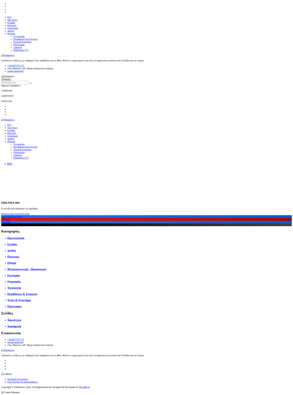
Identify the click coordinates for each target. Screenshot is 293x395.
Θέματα (11, 33)
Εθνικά (11, 263)
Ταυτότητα (14, 320)
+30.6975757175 (15, 65)
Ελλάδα (11, 22)
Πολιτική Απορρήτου (17, 379)
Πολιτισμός (19, 44)
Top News (12, 20)
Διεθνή (10, 31)
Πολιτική (11, 25)
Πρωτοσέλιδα (15, 238)
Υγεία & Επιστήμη (22, 42)
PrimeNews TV (21, 50)
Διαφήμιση (14, 326)
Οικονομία (12, 28)
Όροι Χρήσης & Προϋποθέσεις (22, 382)
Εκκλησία (13, 275)
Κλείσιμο (6, 79)
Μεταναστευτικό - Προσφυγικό (26, 269)
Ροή (9, 17)
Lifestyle (17, 47)
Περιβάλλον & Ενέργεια (25, 39)
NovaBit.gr (84, 387)
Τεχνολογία (19, 36)
